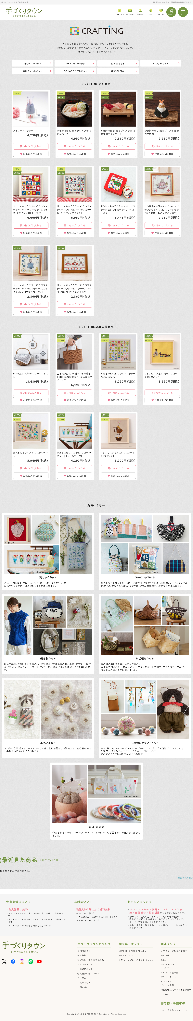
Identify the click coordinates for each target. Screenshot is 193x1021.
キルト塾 (165, 955)
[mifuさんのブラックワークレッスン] (30, 352)
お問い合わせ (84, 987)
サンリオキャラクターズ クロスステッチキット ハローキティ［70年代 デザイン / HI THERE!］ (30, 209)
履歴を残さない (185, 877)
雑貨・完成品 (118, 71)
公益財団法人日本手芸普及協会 (176, 989)
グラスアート (167, 981)
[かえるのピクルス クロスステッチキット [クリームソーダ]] (74, 431)
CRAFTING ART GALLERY (132, 950)
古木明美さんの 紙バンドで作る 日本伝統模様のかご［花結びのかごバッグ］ (74, 377)
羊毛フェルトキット (32, 71)
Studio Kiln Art (127, 955)
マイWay (165, 994)
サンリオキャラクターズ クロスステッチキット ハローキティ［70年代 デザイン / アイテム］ (74, 209)
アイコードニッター (23, 130)
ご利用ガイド (84, 950)
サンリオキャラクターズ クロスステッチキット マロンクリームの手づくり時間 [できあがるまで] (74, 288)
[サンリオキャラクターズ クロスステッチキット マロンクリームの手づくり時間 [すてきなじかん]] (30, 263)
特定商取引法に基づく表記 (90, 959)
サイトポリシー (85, 964)
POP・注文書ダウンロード (174, 1010)
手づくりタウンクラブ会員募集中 (15, 2)
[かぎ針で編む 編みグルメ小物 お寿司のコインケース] (118, 109)
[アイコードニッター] (30, 109)
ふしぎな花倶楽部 (169, 972)
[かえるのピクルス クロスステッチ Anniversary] (118, 352)
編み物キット (118, 63)
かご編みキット (161, 63)
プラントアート (168, 977)
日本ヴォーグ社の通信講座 (174, 950)
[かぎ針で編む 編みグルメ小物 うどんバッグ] (74, 109)
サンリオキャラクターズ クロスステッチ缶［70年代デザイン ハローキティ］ (118, 209)
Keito (163, 959)
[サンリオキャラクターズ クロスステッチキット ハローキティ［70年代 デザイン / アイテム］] (74, 184)
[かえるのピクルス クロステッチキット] (30, 431)
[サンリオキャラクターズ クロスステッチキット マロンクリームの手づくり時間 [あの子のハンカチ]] (162, 184)
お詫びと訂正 (84, 982)
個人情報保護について (88, 973)
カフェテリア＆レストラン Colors (136, 959)
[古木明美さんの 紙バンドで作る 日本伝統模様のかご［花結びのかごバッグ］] (74, 352)
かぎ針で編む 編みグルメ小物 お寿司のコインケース (118, 132)
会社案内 (81, 978)
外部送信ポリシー (86, 968)
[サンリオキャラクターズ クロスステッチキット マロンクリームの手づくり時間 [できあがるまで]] (74, 263)
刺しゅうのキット (32, 63)
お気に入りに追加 (32, 153)
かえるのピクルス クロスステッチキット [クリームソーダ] (74, 454)
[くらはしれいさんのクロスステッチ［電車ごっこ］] (162, 352)
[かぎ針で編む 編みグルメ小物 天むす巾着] (162, 109)
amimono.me (167, 964)
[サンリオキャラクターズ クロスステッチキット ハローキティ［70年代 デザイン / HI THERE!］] (30, 184)
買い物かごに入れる (30, 146)
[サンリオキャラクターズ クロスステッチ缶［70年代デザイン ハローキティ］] (118, 184)
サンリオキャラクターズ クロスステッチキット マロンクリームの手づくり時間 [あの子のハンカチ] (162, 209)
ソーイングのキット (75, 63)
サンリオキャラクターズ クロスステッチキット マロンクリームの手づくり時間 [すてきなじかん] (30, 288)
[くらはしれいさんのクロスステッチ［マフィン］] (118, 431)
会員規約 (81, 955)
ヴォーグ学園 (167, 985)
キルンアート (167, 967)
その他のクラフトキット (75, 71)
